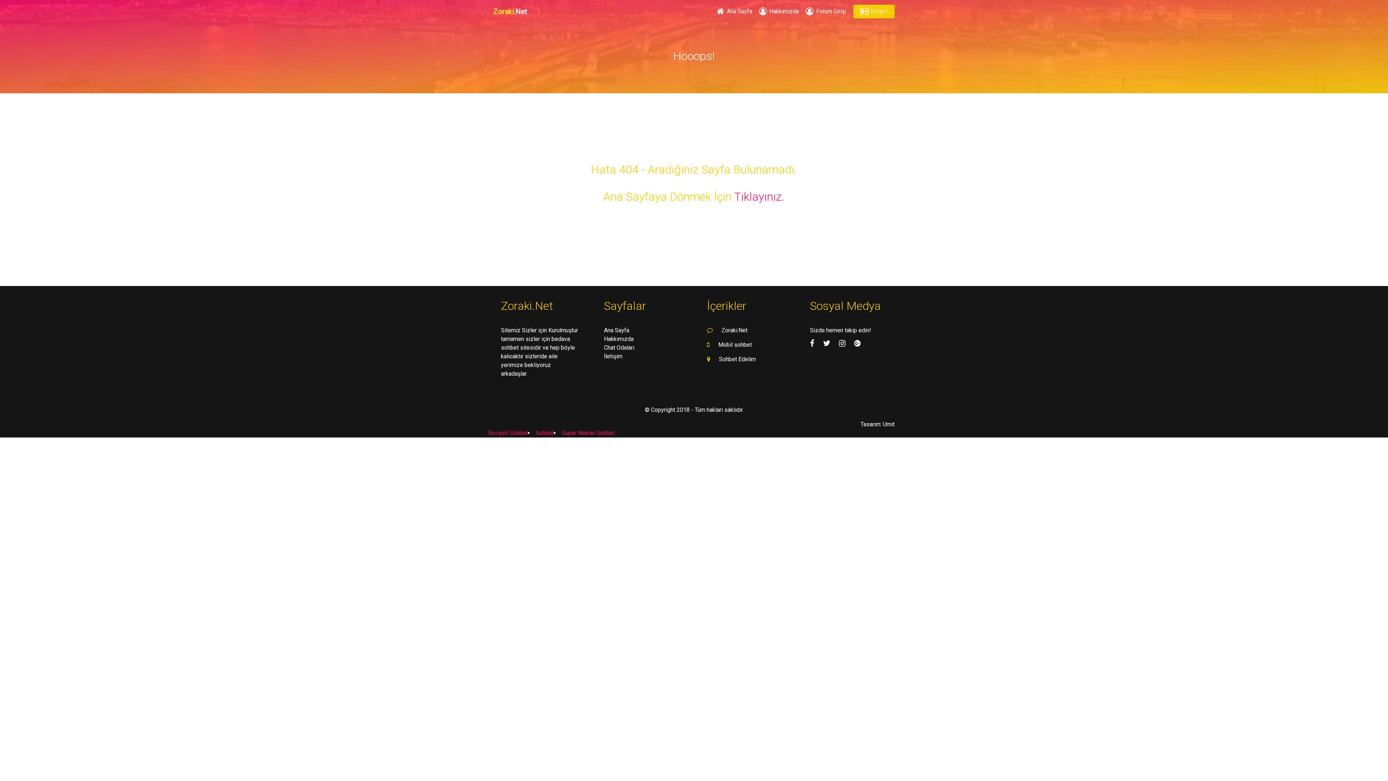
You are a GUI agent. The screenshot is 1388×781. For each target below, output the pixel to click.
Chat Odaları (619, 347)
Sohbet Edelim (737, 359)
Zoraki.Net (734, 330)
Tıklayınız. (759, 197)
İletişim (878, 11)
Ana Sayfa (738, 11)
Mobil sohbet (735, 344)
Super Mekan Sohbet (588, 433)
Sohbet (545, 433)
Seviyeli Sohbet (508, 433)
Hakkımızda (783, 11)
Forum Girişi (830, 11)
